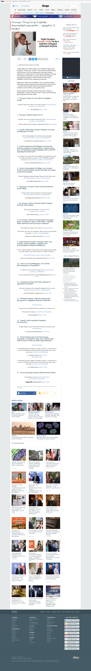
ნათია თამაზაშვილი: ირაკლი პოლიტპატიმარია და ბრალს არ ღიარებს (36, 527)
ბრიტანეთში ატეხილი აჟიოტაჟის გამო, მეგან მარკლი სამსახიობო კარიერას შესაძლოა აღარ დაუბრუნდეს (36, 411)
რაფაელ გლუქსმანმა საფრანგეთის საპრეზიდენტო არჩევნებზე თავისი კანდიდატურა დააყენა (71, 111)
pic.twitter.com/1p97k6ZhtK (37, 121)
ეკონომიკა (70, 12)
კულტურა (30, 19)
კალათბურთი (32, 642)
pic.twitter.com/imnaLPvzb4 (37, 211)
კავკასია (13, 623)
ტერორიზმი (14, 620)
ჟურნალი (29, 10)
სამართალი (14, 638)
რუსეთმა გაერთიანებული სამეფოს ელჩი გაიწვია (71, 178)
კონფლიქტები (15, 625)
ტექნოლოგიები (32, 627)
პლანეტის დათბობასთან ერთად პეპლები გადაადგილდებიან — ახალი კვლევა (71, 228)
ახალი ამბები (8, 1)
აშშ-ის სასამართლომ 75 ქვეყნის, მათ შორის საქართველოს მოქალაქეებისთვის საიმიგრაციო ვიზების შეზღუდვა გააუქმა (53, 595)
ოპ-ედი (47, 10)
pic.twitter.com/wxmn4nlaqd (42, 255)
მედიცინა (49, 620)
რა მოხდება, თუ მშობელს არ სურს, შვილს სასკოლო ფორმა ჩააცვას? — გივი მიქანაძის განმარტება (18, 572)
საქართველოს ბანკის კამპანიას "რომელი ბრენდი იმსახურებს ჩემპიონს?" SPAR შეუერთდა (71, 129)
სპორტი (31, 637)
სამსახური (49, 636)
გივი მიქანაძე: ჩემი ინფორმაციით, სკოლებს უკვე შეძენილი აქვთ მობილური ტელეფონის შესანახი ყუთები (36, 504)
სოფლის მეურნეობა (33, 623)
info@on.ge (19, 658)
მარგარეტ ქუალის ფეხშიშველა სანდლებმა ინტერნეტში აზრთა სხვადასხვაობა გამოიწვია (53, 410)
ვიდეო (41, 10)
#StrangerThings (37, 305)
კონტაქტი (77, 611)
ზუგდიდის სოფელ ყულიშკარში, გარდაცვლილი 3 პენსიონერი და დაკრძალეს (71, 162)
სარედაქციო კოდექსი (55, 611)
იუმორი (48, 635)
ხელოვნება (35, 19)
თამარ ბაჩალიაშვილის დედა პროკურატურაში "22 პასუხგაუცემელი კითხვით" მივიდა (18, 504)
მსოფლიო (14, 622)
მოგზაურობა (49, 628)
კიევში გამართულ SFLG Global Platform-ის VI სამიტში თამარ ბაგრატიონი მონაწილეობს (53, 504)
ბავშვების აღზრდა (50, 622)
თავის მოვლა (50, 623)
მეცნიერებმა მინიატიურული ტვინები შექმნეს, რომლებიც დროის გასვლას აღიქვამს (49, 431)
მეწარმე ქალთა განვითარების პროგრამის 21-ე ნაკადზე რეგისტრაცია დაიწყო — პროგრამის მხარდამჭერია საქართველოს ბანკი (36, 550)
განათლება (14, 632)
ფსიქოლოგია (50, 619)
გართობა (49, 633)
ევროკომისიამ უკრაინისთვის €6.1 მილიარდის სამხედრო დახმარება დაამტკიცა (53, 572)
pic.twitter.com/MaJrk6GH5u (42, 194)
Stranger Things (32, 386)
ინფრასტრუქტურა (15, 640)
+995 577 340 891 (27, 658)
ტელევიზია (24, 19)
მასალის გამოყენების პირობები (67, 611)
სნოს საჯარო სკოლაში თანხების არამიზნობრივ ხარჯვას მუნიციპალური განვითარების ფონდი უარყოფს (36, 458)
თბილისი (13, 635)
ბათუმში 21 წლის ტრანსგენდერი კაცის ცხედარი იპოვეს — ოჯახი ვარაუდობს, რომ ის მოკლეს (18, 595)
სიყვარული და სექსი (51, 638)
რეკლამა (73, 10)
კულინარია (49, 632)
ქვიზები (53, 10)
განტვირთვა (15, 1)
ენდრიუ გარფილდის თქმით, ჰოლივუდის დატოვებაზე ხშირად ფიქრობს (20, 410)
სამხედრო (14, 626)
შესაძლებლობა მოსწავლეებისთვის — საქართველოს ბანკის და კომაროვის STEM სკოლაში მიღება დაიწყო (18, 527)
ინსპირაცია (49, 640)
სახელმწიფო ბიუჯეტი (33, 622)
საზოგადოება (64, 12)
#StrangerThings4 (51, 104)
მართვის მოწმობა (22, 1)
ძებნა (29, 1)
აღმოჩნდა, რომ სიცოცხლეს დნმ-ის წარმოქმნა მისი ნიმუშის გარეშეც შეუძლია (18, 458)
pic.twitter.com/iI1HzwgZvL (44, 312)
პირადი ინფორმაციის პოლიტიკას (52, 660)
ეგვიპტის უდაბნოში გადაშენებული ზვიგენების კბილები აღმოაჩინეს (24, 431)
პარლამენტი (14, 619)
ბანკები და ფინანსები (33, 619)
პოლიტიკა (57, 12)
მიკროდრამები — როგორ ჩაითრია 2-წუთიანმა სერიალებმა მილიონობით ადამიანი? (71, 245)
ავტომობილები (50, 630)
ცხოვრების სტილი (52, 625)
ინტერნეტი (31, 628)
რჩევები (48, 641)
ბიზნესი (30, 620)
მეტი (75, 12)
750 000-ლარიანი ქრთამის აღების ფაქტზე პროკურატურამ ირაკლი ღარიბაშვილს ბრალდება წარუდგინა (36, 595)
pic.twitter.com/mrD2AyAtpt (40, 352)
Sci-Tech (31, 625)
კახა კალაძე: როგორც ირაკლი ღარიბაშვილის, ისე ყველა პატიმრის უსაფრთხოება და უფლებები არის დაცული (53, 550)
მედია (13, 641)
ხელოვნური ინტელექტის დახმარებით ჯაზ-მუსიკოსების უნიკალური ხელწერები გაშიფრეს (53, 527)
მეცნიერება (31, 630)
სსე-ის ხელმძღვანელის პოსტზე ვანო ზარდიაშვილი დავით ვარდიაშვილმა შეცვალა (36, 572)
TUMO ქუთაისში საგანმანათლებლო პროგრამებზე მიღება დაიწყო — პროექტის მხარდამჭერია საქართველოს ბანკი (71, 92)
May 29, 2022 (46, 163)
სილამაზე (49, 627)
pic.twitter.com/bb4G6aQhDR (40, 233)
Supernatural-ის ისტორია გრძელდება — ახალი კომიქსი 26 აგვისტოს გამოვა (53, 481)
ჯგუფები (16, 6)
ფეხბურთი (31, 639)
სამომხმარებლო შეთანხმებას (37, 660)
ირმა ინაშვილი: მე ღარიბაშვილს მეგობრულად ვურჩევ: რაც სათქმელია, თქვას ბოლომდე (53, 458)
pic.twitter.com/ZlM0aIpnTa (37, 271)
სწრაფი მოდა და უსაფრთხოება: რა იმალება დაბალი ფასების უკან (71, 194)
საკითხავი (60, 10)
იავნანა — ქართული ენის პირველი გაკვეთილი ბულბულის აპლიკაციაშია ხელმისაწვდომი (71, 290)
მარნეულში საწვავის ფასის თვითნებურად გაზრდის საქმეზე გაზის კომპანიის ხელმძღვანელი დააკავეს (71, 285)
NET (35, 10)
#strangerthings (36, 328)
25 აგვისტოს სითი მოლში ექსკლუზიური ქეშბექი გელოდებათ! (71, 300)
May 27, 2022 (43, 109)
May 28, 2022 (53, 124)
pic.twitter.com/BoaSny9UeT (42, 290)
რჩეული (67, 10)
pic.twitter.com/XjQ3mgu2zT (42, 178)
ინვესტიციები (26, 6)
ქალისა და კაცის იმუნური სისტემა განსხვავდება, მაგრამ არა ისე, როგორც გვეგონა (71, 211)
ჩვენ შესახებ (42, 611)
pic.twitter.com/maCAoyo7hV (37, 106)
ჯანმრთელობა (51, 617)
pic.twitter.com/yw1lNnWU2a (42, 137)
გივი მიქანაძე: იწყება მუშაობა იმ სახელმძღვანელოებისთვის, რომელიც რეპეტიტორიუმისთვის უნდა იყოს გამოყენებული (36, 481)
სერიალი (25, 386)
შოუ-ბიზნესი (31, 635)
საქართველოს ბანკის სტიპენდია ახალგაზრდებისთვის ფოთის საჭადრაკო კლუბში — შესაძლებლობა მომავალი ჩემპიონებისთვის (18, 481)
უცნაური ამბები (48, 386)
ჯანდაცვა (13, 633)
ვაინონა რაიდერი (41, 386)
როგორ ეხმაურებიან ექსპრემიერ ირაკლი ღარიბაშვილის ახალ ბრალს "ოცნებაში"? (18, 550)
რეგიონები (14, 636)
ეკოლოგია (14, 630)
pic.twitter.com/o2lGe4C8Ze (37, 379)
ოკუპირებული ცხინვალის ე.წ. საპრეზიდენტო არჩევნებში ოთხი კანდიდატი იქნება (71, 145)
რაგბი (30, 640)
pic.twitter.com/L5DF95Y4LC (45, 159)
